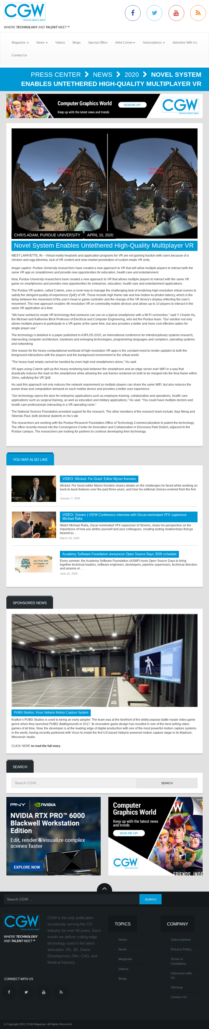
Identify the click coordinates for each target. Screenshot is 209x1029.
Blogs (77, 42)
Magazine (125, 959)
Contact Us (19, 55)
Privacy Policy (181, 949)
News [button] (40, 42)
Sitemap (177, 987)
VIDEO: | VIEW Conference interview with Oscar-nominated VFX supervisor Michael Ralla (124, 516)
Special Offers (98, 42)
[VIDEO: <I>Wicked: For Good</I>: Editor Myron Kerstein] (33, 489)
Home (123, 940)
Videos (60, 42)
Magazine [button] (19, 42)
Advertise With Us (185, 42)
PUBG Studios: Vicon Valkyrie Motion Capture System (51, 712)
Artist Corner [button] (124, 42)
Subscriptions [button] (152, 42)
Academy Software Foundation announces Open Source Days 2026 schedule (119, 554)
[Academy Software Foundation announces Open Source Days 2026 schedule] (33, 564)
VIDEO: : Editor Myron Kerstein (99, 479)
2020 (133, 74)
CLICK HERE (20, 746)
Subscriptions (181, 940)
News (103, 74)
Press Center (57, 74)
